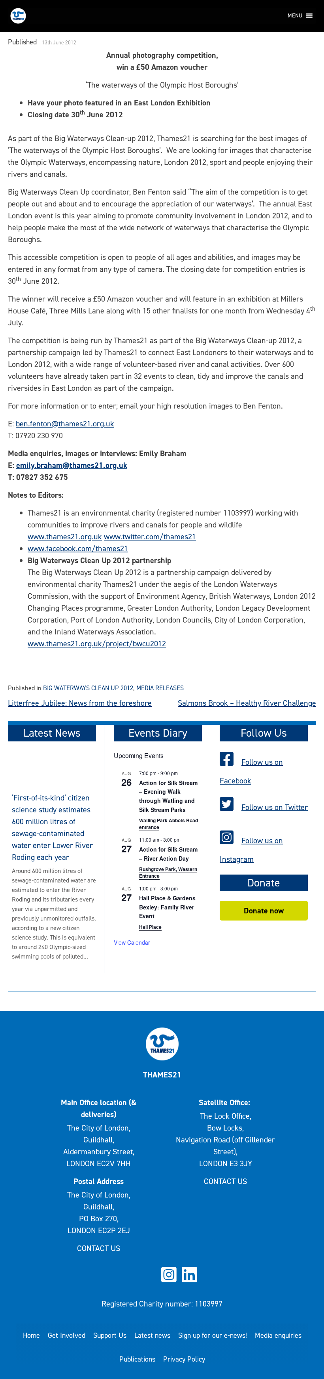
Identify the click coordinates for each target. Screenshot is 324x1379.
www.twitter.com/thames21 (150, 536)
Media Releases (160, 688)
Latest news (152, 1335)
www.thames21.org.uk (65, 536)
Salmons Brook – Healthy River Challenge (247, 703)
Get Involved (66, 1335)
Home (31, 1335)
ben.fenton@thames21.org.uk (65, 423)
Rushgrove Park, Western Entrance (168, 872)
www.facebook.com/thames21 (78, 548)
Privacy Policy (184, 1359)
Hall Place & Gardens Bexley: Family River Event (167, 907)
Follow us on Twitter (274, 807)
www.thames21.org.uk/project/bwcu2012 (97, 643)
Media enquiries (278, 1335)
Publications (137, 1359)
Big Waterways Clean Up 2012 (88, 688)
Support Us (109, 1335)
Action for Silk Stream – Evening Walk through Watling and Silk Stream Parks (168, 796)
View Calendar (132, 942)
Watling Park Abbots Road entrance (168, 824)
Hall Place (150, 926)
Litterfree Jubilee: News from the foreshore (80, 703)
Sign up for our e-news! (212, 1335)
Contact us (98, 1248)
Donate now (264, 910)
